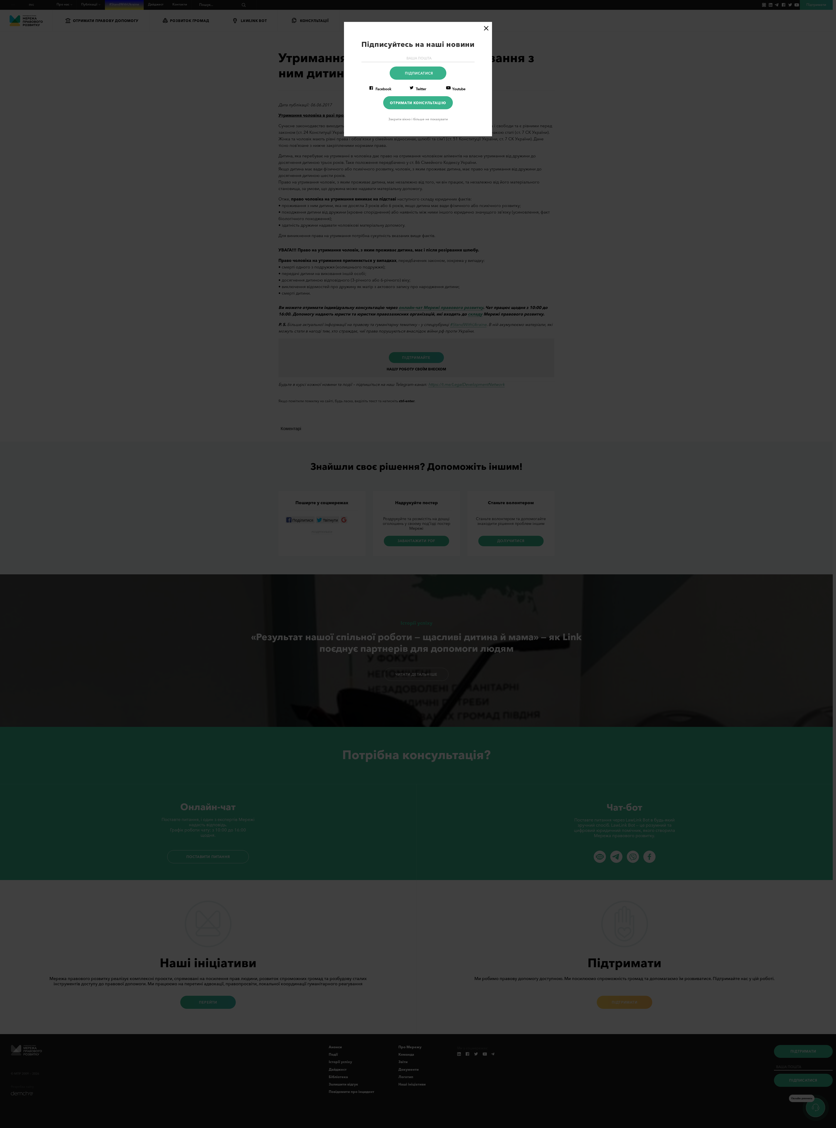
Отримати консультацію (418, 102)
